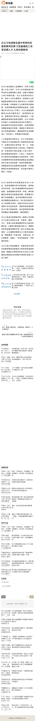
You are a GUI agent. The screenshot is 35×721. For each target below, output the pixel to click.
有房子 (20, 7)
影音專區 (27, 7)
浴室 (26, 11)
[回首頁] (7, 2)
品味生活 (4, 7)
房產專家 (12, 7)
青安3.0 (5, 11)
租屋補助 (19, 11)
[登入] (30, 3)
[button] (33, 3)
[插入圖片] (27, 596)
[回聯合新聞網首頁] (3, 2)
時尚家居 (22, 53)
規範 (3, 597)
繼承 (11, 11)
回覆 (31, 597)
